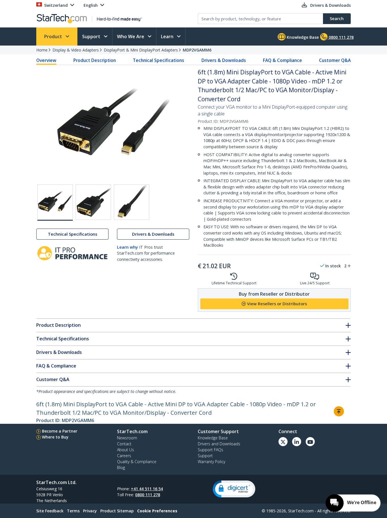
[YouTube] (310, 441)
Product (53, 36)
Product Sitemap (117, 510)
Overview (46, 60)
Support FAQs (210, 449)
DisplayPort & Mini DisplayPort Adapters (141, 50)
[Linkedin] (296, 441)
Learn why (127, 247)
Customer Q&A (335, 60)
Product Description (94, 60)
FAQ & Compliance (282, 60)
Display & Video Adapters (75, 50)
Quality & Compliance (136, 461)
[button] (234, 489)
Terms (73, 510)
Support (91, 36)
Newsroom (127, 437)
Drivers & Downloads (223, 60)
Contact (124, 443)
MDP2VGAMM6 (197, 50)
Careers (124, 455)
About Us (125, 449)
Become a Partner (59, 431)
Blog (121, 467)
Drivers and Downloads (219, 443)
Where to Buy (55, 437)
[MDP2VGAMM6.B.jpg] (93, 202)
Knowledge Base (302, 37)
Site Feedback (49, 510)
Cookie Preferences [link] (157, 510)
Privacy (90, 510)
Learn (168, 36)
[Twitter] (283, 441)
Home (42, 50)
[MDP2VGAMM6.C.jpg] (131, 202)
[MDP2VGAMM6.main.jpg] (55, 202)
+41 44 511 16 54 (147, 488)
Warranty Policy (211, 461)
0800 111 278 (147, 494)
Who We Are (131, 36)
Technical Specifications (158, 60)
